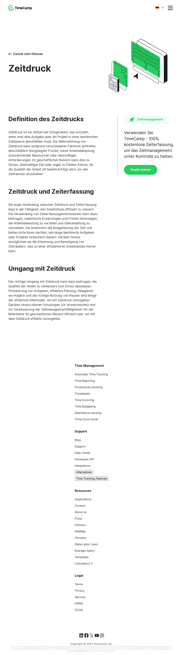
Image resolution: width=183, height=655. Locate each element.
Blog (78, 440)
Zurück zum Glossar (28, 54)
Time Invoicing (84, 400)
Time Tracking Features (91, 478)
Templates (81, 557)
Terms (79, 584)
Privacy (80, 590)
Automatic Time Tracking (91, 374)
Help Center (83, 453)
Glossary (80, 538)
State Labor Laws (86, 544)
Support (80, 446)
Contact (80, 505)
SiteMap (80, 531)
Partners (80, 525)
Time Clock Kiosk (86, 419)
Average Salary (85, 550)
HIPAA (79, 603)
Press (78, 518)
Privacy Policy (80, 651)
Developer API (84, 459)
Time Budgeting (85, 406)
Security (80, 597)
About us (80, 512)
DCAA (79, 610)
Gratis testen (140, 170)
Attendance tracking (88, 413)
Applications (83, 499)
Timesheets (82, 393)
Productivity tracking (88, 387)
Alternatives (84, 472)
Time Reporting (85, 380)
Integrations (82, 465)
